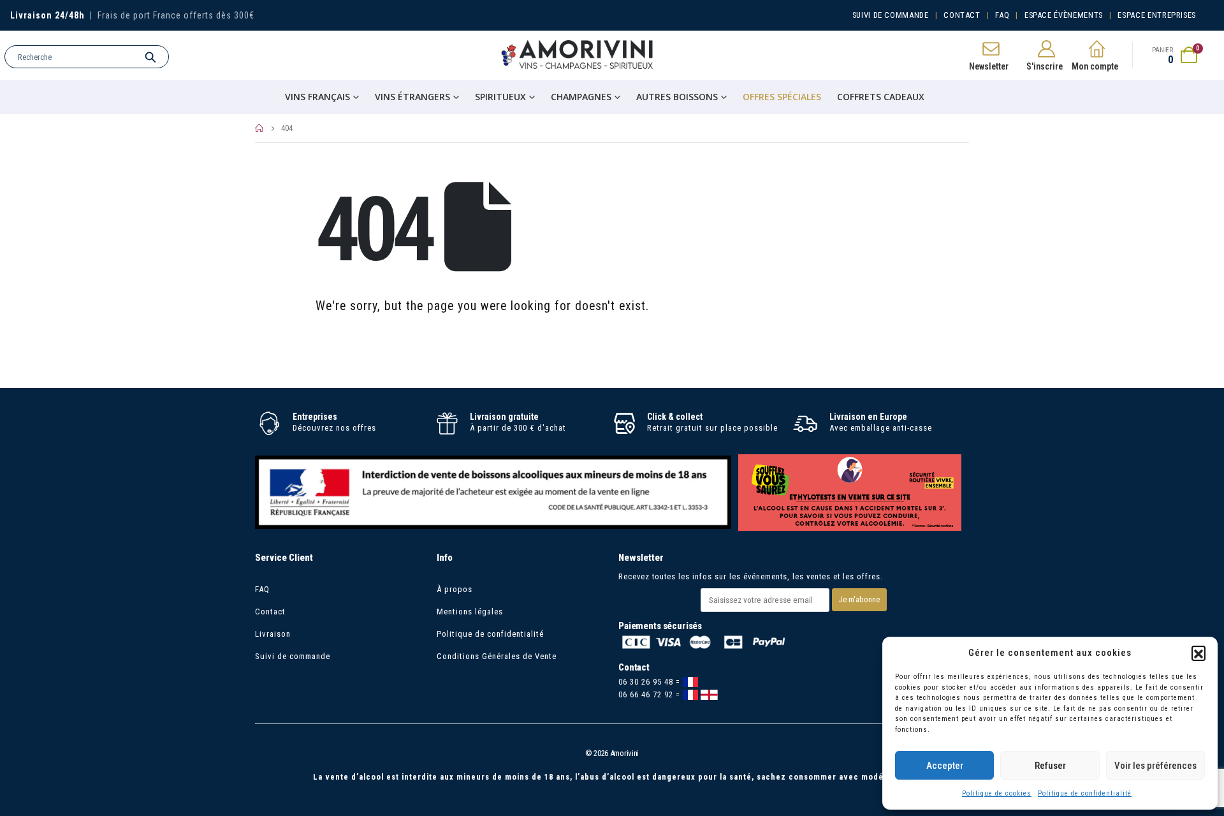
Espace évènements (1063, 15)
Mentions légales (470, 611)
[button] (1198, 652)
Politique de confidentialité (1085, 793)
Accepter (944, 765)
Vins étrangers (412, 97)
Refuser (1050, 765)
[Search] (150, 57)
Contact (961, 15)
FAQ (1002, 15)
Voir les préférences (1155, 765)
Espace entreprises (1157, 15)
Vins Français (317, 97)
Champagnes (581, 97)
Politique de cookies (996, 793)
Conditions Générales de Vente (497, 656)
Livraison (273, 634)
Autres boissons (677, 97)
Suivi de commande (890, 15)
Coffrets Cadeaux (880, 97)
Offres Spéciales (782, 97)
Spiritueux (500, 97)
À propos (454, 589)
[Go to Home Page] (259, 128)
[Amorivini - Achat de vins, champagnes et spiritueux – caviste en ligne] (577, 55)
